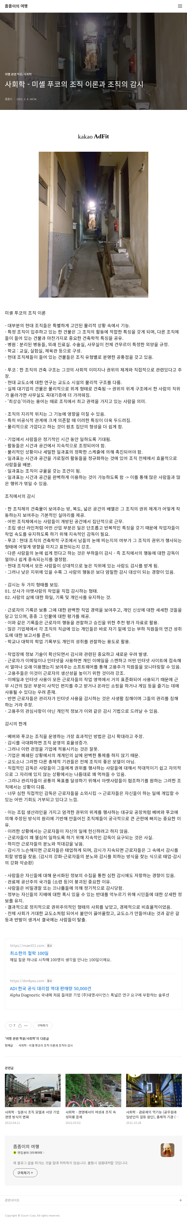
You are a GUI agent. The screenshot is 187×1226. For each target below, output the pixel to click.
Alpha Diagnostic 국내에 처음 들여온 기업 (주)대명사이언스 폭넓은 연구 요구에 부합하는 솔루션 (89, 994)
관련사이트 (12, 1200)
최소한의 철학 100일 (29, 953)
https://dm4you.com (27, 981)
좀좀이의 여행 (16, 6)
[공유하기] (20, 1025)
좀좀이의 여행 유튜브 (19, 1208)
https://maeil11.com (27, 946)
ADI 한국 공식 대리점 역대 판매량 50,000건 (50, 988)
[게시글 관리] (26, 1025)
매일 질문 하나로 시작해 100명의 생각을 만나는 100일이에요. (60, 959)
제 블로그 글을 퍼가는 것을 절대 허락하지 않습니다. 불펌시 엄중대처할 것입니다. (70, 1162)
